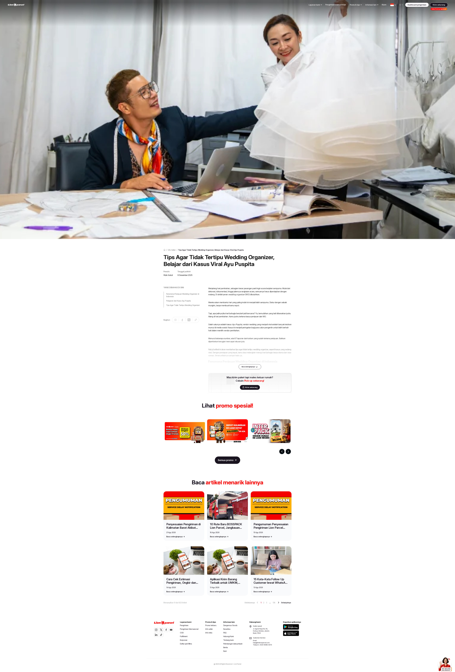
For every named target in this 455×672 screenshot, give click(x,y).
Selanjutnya (286, 603)
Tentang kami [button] (228, 640)
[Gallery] (227, 436)
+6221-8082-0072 (265, 645)
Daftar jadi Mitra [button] (186, 644)
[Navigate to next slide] (288, 451)
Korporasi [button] (183, 640)
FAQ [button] (224, 633)
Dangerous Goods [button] (230, 625)
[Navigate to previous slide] (281, 451)
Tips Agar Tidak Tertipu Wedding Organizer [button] (183, 305)
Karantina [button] (226, 629)
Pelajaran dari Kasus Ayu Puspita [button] (178, 301)
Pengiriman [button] (184, 625)
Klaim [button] (384, 5)
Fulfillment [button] (183, 636)
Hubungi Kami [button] (228, 636)
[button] (291, 627)
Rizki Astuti (168, 275)
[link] (16, 4)
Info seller (172, 250)
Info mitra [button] (208, 633)
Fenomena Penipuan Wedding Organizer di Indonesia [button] (182, 295)
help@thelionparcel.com (261, 643)
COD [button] (182, 633)
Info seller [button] (209, 629)
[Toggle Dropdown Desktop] (392, 5)
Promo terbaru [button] (210, 625)
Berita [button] (225, 647)
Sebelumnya (250, 603)
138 (274, 603)
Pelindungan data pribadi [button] (232, 644)
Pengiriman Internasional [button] (335, 5)
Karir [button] (225, 651)
